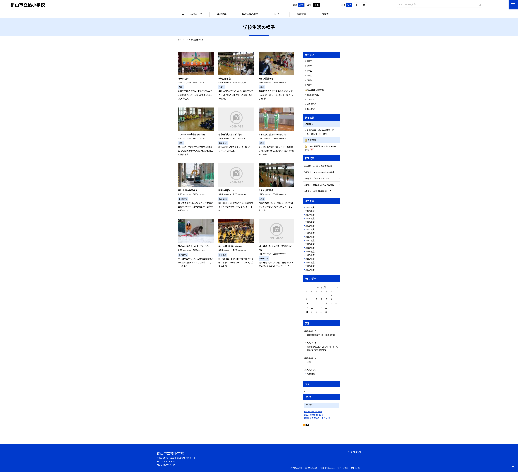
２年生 (309, 65)
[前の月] (305, 287)
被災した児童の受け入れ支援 (317, 418)
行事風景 (311, 99)
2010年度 (310, 266)
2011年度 (310, 262)
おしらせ (277, 14)
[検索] (479, 4)
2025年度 (310, 211)
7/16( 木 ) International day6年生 (319, 172)
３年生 (309, 70)
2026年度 (310, 207)
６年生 (309, 85)
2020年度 (310, 229)
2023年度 (310, 218)
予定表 (325, 14)
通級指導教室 (313, 94)
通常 (301, 4)
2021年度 (310, 225)
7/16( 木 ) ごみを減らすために (317, 178)
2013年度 (310, 255)
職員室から (311, 104)
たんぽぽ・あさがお (315, 89)
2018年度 (310, 236)
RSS (307, 424)
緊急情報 (311, 108)
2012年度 (310, 258)
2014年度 (310, 251)
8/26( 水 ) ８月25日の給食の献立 (318, 165)
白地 (309, 4)
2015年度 (310, 247)
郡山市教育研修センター (315, 414)
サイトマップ (355, 452)
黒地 (316, 4)
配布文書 (301, 14)
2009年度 (310, 269)
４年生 (309, 75)
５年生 (309, 80)
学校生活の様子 (250, 14)
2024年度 (310, 214)
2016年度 (310, 244)
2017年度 (310, 240)
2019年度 (310, 233)
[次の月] (337, 287)
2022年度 (310, 222)
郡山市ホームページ (313, 411)
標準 (349, 4)
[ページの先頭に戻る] (513, 467)
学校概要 (221, 14)
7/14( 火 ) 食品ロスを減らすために (319, 184)
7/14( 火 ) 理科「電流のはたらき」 (318, 190)
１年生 (309, 61)
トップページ (195, 14)
